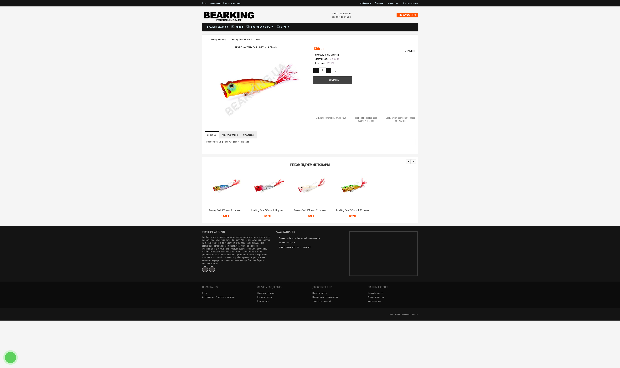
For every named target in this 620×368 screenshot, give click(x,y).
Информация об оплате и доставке (225, 3)
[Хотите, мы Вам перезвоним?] (10, 357)
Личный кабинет (375, 293)
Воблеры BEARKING (217, 27)
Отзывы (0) (248, 135)
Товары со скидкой (321, 301)
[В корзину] (217, 206)
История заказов (376, 297)
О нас (204, 3)
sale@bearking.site (287, 242)
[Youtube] (212, 269)
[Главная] (205, 39)
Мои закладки (374, 301)
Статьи (284, 27)
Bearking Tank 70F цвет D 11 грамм (352, 210)
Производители (319, 293)
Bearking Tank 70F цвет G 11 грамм (225, 210)
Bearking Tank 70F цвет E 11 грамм (310, 210)
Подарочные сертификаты (325, 297)
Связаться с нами (265, 293)
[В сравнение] (341, 70)
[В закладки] (335, 70)
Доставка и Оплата (261, 27)
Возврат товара (264, 297)
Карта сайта (263, 301)
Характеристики (230, 135)
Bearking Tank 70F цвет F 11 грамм (267, 210)
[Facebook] (205, 269)
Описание (211, 135)
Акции (239, 27)
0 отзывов (410, 51)
